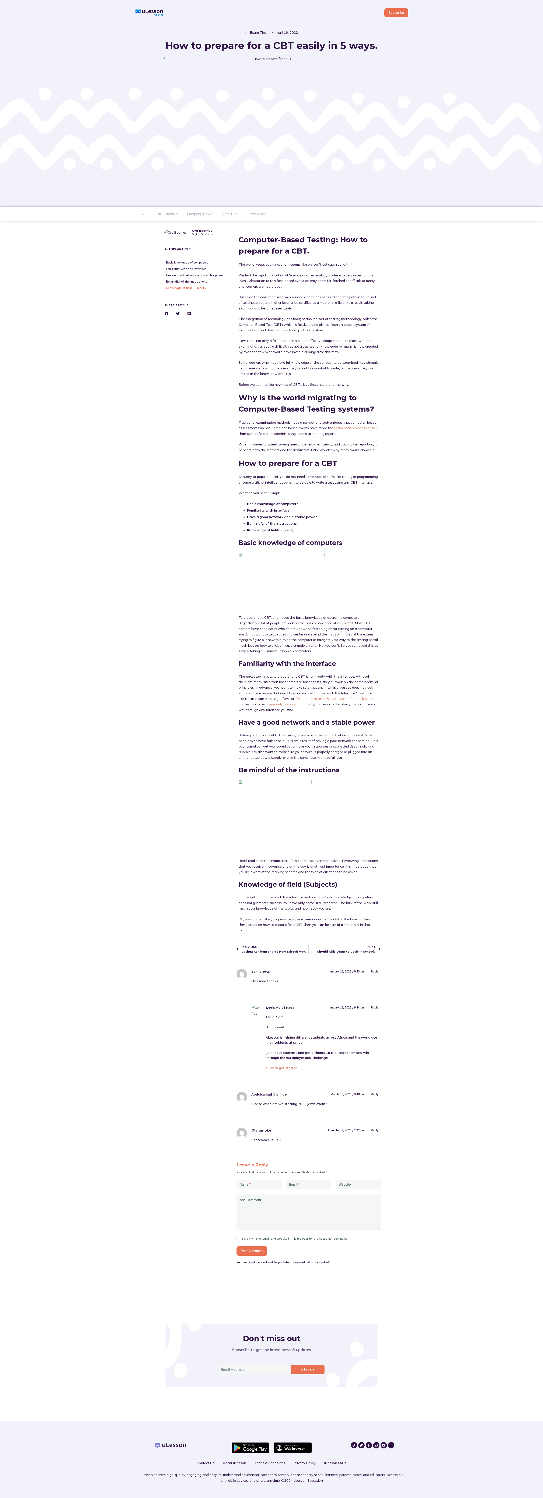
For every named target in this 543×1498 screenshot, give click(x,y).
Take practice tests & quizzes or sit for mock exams (335, 698)
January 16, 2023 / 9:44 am (346, 1007)
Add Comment (250, 1200)
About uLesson (234, 1463)
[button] (166, 313)
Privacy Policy (305, 1463)
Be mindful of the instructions (186, 281)
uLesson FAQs (335, 1463)
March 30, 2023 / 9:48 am (348, 1094)
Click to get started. (282, 1068)
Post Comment (252, 1251)
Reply (375, 971)
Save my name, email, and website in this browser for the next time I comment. (294, 1238)
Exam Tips (258, 32)
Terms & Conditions (270, 1463)
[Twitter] (361, 1445)
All (144, 214)
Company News (199, 214)
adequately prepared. (282, 704)
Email (294, 1184)
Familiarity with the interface (186, 269)
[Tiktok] (354, 1445)
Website (345, 1184)
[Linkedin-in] (391, 1445)
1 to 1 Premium (167, 214)
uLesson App (256, 214)
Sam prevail (260, 972)
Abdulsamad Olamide (269, 1094)
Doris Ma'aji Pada (280, 1008)
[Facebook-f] (369, 1445)
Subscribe (396, 13)
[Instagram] (376, 1445)
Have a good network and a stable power (195, 275)
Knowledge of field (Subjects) (186, 288)
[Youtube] (384, 1445)
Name (245, 1184)
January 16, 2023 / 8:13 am (346, 971)
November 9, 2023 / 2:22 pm (346, 1130)
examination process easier (355, 428)
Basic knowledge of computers (187, 262)
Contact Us (205, 1463)
